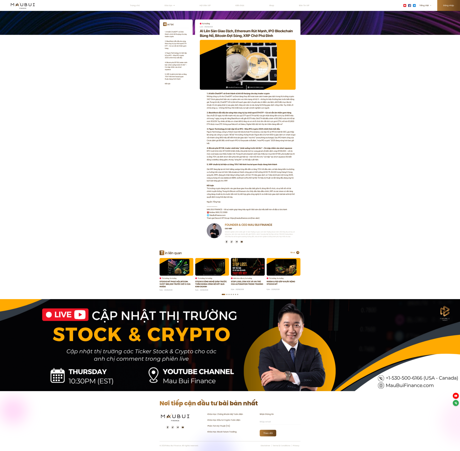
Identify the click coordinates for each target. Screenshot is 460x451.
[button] (223, 294)
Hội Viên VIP (205, 5)
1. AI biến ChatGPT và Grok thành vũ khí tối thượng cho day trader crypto (176, 34)
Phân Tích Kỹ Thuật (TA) (218, 426)
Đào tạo (168, 5)
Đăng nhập (448, 5)
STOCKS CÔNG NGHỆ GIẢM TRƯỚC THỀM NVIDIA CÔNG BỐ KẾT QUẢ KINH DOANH (211, 284)
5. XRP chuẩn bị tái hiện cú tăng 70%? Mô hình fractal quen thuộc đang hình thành (176, 76)
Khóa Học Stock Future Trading (222, 431)
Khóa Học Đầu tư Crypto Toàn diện (223, 420)
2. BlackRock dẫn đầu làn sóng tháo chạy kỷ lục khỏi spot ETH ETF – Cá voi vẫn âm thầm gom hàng (176, 44)
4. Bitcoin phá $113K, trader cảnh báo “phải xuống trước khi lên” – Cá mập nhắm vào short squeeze (176, 65)
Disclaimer (265, 446)
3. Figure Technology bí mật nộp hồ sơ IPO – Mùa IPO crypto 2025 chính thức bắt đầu (176, 55)
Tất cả (292, 252)
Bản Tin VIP (304, 5)
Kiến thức (240, 5)
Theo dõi (268, 433)
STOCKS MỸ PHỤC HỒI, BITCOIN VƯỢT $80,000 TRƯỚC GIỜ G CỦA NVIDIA (175, 284)
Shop (271, 5)
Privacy (296, 446)
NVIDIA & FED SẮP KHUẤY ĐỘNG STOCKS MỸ (281, 282)
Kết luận (167, 84)
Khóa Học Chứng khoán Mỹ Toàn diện (225, 414)
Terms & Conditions (281, 446)
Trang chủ (135, 5)
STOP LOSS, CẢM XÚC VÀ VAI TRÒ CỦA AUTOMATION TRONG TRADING (247, 282)
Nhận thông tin (267, 414)
